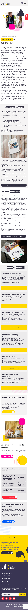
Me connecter (6, 578)
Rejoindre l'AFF (6, 576)
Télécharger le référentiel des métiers (13, 185)
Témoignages (5, 584)
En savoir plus (7, 411)
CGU (22, 606)
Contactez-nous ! (7, 573)
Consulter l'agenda (9, 497)
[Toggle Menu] (25, 3)
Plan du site (5, 581)
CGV (10, 608)
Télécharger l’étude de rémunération (12, 236)
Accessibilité (16, 608)
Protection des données (14, 606)
